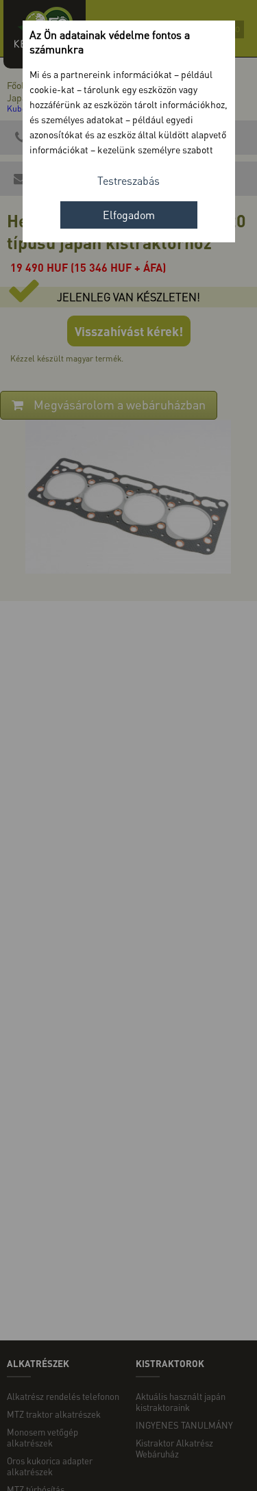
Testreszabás (128, 180)
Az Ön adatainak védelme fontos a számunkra (109, 41)
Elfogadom (129, 214)
